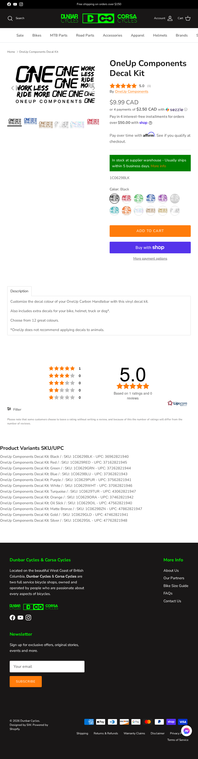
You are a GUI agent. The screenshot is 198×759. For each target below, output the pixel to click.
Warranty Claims (134, 733)
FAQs (167, 593)
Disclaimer (157, 733)
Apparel (137, 35)
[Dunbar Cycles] (99, 18)
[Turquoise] (114, 211)
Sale (20, 35)
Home (11, 52)
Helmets (160, 35)
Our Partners (173, 578)
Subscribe (25, 681)
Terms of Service (177, 740)
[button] (148, 109)
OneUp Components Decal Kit (38, 52)
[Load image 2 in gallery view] (53, 86)
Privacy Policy (179, 733)
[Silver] (175, 211)
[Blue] (151, 198)
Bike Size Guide (175, 585)
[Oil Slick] (138, 211)
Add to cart (150, 230)
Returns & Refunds (106, 733)
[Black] (114, 198)
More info (158, 166)
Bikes (36, 35)
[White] (175, 198)
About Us (171, 570)
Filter (16, 409)
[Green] (138, 198)
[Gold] (163, 211)
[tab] (19, 291)
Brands (182, 35)
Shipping (82, 733)
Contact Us (172, 601)
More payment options (150, 259)
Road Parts (85, 35)
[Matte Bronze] (151, 211)
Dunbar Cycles (29, 721)
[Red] (126, 198)
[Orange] (126, 211)
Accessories (112, 35)
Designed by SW (20, 725)
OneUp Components (131, 91)
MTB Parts (58, 35)
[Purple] (163, 198)
